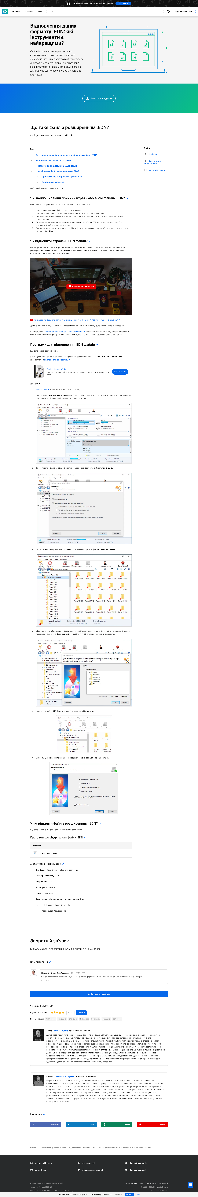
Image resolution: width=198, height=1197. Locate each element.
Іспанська (73, 1019)
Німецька (62, 1019)
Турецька (106, 1019)
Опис (138, 1194)
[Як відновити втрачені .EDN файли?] (89, 241)
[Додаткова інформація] (62, 864)
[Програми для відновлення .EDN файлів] (96, 345)
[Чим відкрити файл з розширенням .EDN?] (99, 824)
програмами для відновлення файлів (64, 332)
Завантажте (41, 389)
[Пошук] (161, 11)
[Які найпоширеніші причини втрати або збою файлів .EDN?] (126, 198)
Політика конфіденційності (156, 1183)
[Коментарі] (49, 962)
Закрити (129, 1194)
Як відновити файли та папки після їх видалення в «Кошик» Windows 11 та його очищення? (76, 320)
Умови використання (134, 1183)
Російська (95, 1019)
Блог (40, 11)
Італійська (117, 1019)
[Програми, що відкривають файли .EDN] (84, 838)
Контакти (29, 11)
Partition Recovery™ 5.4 (56, 369)
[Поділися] (43, 1114)
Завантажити (120, 372)
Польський (84, 1019)
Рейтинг (45, 1012)
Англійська (50, 1019)
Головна (16, 11)
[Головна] (5, 11)
